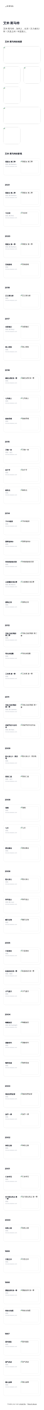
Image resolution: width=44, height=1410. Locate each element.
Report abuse (32, 1404)
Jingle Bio (22, 1404)
